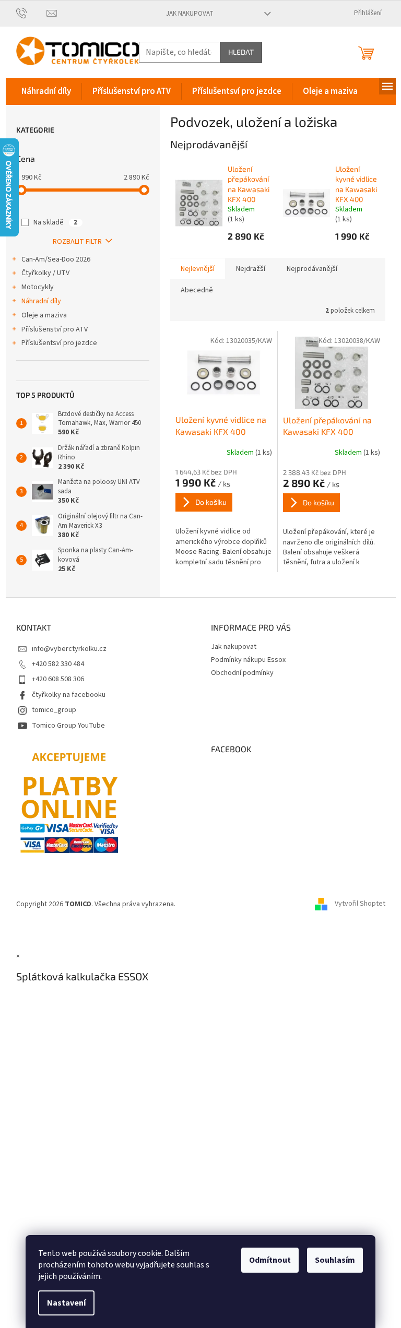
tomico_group (54, 710)
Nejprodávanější (312, 269)
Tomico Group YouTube (68, 725)
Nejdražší (250, 269)
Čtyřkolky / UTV (45, 273)
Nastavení (66, 1303)
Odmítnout (270, 1260)
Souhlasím (335, 1260)
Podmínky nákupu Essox (248, 660)
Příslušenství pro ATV (54, 329)
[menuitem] (46, 91)
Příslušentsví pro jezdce (59, 343)
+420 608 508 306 (58, 679)
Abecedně (197, 290)
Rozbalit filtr (77, 241)
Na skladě (55, 222)
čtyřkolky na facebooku (68, 695)
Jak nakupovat (190, 13)
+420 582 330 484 (58, 664)
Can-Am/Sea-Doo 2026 (55, 259)
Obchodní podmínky (242, 673)
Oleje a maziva (44, 315)
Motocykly (37, 287)
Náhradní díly (41, 301)
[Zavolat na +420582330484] (31, 13)
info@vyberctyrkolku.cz (69, 649)
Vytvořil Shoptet (360, 904)
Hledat (241, 52)
